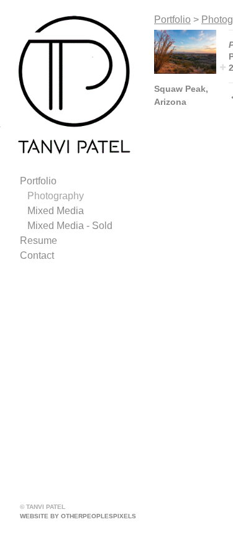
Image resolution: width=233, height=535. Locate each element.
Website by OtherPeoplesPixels (78, 516)
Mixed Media (55, 210)
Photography (55, 196)
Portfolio (38, 181)
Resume (38, 240)
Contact (37, 255)
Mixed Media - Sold (69, 225)
